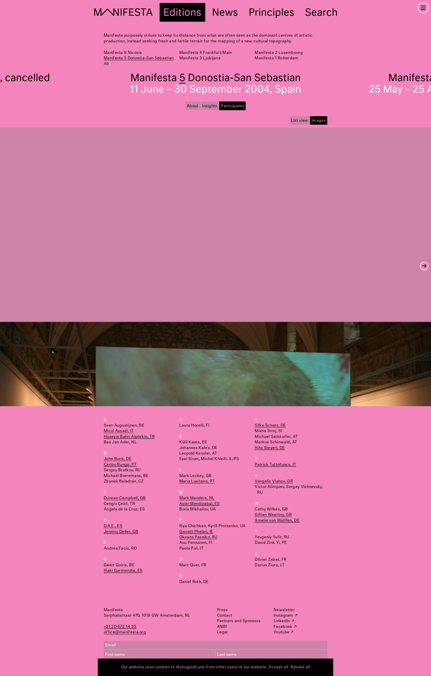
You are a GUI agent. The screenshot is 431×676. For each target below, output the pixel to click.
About (193, 106)
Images (319, 120)
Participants (232, 106)
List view (299, 120)
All (106, 64)
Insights (209, 106)
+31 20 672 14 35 (120, 627)
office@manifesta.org (125, 632)
